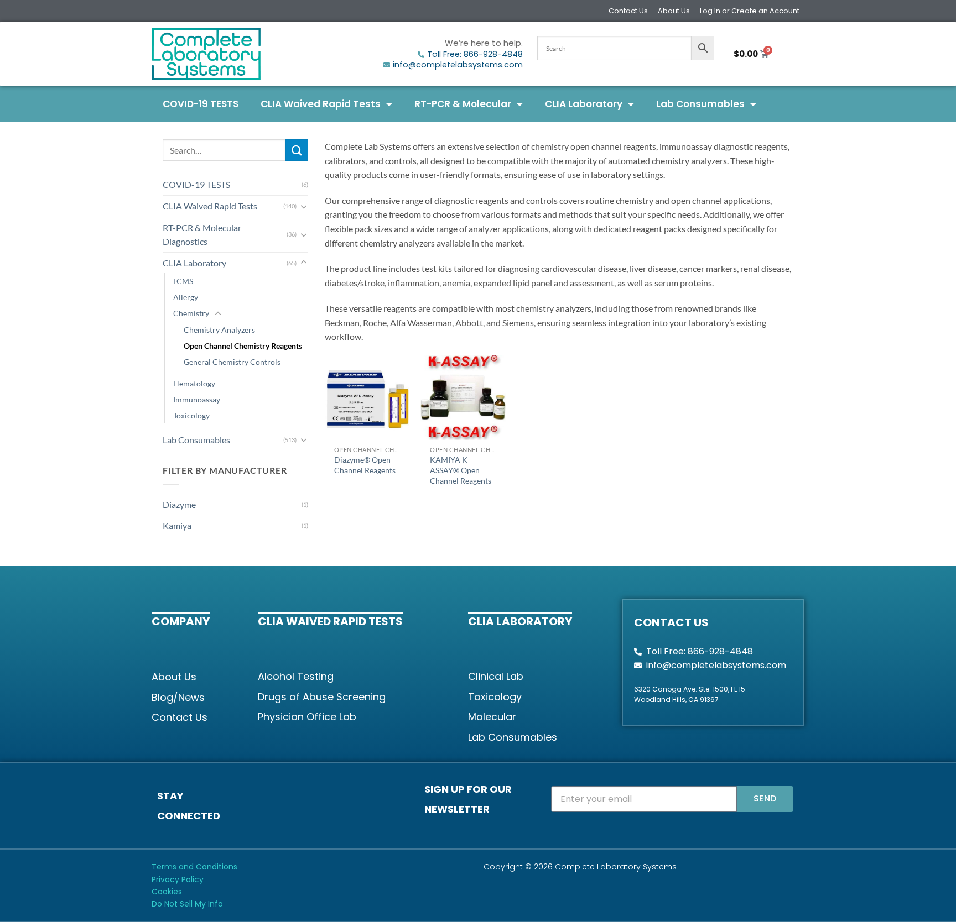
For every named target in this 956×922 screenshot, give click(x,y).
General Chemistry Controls (232, 361)
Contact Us (628, 10)
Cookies (167, 891)
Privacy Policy (178, 879)
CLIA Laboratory (583, 104)
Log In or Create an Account (749, 10)
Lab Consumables (700, 104)
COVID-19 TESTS (200, 104)
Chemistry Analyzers (219, 329)
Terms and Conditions (194, 866)
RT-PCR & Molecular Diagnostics (202, 234)
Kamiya (177, 525)
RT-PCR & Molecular (462, 104)
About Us (674, 10)
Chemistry (191, 313)
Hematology (194, 383)
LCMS (183, 281)
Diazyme (179, 504)
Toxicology (191, 415)
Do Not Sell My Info (187, 903)
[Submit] (296, 150)
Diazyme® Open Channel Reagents (365, 465)
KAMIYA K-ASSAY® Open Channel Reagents (460, 470)
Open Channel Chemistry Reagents (243, 345)
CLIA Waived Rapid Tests (321, 104)
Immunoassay (196, 399)
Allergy (185, 297)
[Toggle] (303, 206)
